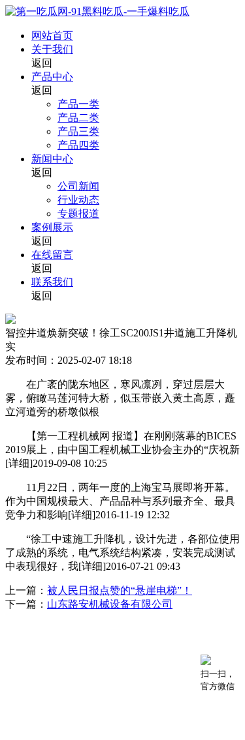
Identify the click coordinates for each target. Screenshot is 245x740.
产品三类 (78, 131)
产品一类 (78, 104)
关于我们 (52, 49)
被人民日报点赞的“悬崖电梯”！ (119, 590)
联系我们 (52, 282)
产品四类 (78, 145)
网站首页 (52, 35)
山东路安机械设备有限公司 (109, 604)
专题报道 (78, 213)
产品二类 (78, 117)
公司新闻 (78, 186)
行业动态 (78, 199)
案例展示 (52, 227)
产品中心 (52, 76)
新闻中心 (52, 158)
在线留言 (52, 254)
